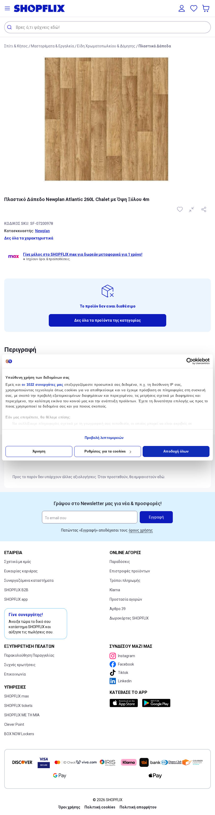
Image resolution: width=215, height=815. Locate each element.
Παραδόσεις (120, 562)
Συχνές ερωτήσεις (20, 665)
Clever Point (14, 724)
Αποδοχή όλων (176, 451)
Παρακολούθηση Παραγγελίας (29, 655)
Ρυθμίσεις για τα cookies (105, 451)
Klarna (115, 590)
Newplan (42, 231)
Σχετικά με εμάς (17, 562)
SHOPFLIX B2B (16, 590)
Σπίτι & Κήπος (16, 46)
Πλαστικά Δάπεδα (154, 46)
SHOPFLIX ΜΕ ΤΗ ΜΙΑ (22, 715)
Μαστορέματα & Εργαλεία (52, 46)
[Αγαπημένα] (194, 8)
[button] (7, 8)
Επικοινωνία (15, 674)
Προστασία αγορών (126, 599)
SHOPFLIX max (16, 696)
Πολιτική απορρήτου (138, 807)
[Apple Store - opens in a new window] (125, 703)
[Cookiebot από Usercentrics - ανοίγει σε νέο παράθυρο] (186, 361)
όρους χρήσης (141, 530)
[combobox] (107, 27)
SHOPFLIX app (16, 599)
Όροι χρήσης (69, 807)
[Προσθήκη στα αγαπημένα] (180, 209)
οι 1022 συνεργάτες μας (42, 385)
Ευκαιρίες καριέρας (21, 571)
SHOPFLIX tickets (18, 706)
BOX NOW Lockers (19, 734)
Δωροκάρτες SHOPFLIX (129, 618)
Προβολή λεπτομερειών (104, 438)
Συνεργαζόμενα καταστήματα (28, 580)
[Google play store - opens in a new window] (156, 703)
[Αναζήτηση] (10, 27)
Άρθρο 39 (118, 609)
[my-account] (182, 8)
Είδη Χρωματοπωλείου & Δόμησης (106, 46)
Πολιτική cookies (99, 807)
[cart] (206, 8)
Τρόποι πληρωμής (125, 580)
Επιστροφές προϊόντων (130, 571)
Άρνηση (39, 451)
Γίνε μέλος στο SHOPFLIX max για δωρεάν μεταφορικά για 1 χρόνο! (82, 254)
